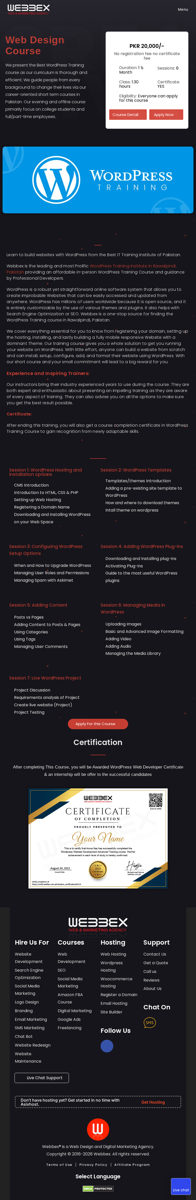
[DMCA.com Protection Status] (98, 1188)
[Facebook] (107, 1046)
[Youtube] (107, 1058)
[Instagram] (127, 1046)
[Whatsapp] (170, 1022)
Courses (71, 942)
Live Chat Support (44, 1078)
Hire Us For (32, 942)
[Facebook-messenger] (149, 1035)
